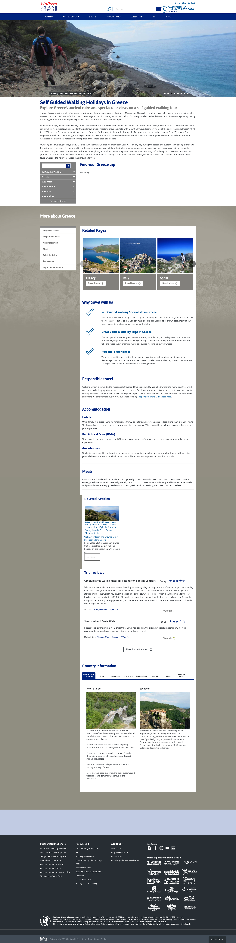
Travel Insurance (83, 879)
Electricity (155, 676)
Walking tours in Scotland (52, 864)
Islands (88, 527)
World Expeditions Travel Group (125, 860)
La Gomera (110, 527)
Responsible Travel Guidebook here (154, 396)
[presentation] (83, 263)
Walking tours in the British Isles (55, 872)
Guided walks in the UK (50, 860)
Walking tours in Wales (50, 868)
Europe (92, 17)
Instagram (161, 848)
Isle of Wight (98, 527)
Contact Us (116, 848)
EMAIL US (173, 12)
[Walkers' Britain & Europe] (48, 6)
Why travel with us (119, 852)
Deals (177, 3)
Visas (168, 676)
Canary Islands (92, 530)
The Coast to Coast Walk (51, 876)
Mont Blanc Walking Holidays (53, 848)
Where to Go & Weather (88, 675)
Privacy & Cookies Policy (86, 883)
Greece (45, 177)
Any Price (46, 191)
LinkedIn (173, 848)
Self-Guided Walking (51, 172)
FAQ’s (78, 852)
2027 (154, 17)
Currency (128, 676)
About (169, 17)
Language (115, 676)
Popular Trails (113, 17)
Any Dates (47, 181)
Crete (102, 530)
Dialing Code (141, 676)
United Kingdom (71, 17)
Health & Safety (181, 675)
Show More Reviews (136, 649)
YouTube (167, 848)
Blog (184, 3)
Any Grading (48, 196)
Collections (137, 17)
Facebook (155, 848)
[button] (164, 93)
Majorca (89, 533)
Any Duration (48, 186)
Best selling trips (83, 867)
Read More (94, 283)
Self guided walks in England (53, 856)
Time (102, 676)
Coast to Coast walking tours (53, 852)
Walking (49, 17)
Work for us (116, 856)
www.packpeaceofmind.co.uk (179, 924)
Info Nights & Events (85, 856)
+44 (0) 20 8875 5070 (181, 9)
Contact (191, 3)
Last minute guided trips (87, 848)
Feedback (80, 875)
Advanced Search (58, 201)
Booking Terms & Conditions (88, 871)
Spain (96, 533)
